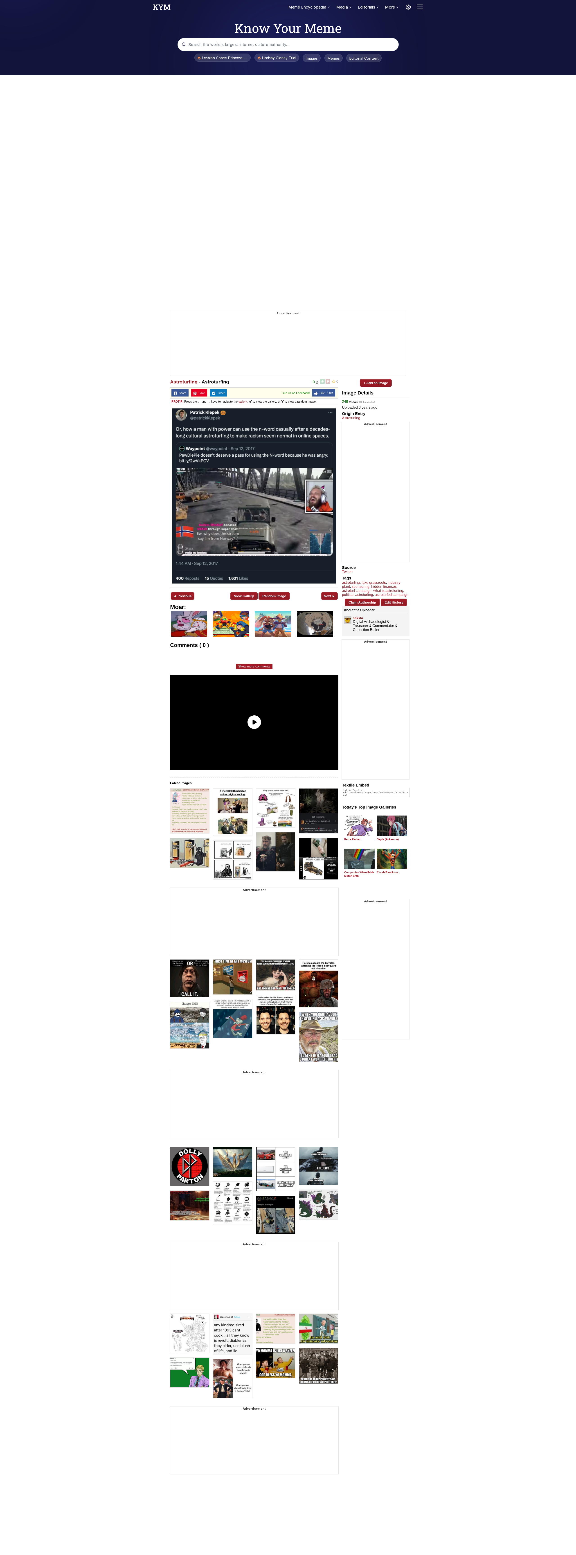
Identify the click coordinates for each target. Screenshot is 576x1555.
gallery (242, 401)
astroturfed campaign (391, 595)
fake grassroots (374, 582)
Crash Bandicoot (387, 872)
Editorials (366, 7)
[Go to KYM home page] (162, 8)
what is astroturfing (388, 591)
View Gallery (244, 596)
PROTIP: (177, 401)
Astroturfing (184, 381)
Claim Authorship (362, 602)
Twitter (347, 572)
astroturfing (351, 582)
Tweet (220, 393)
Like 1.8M (325, 393)
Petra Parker (352, 839)
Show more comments (254, 666)
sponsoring (360, 586)
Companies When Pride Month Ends (359, 874)
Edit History (394, 602)
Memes (333, 58)
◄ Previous (182, 596)
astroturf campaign (356, 591)
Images (312, 58)
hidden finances (384, 586)
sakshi (358, 618)
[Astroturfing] (254, 496)
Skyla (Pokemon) (388, 839)
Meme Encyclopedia (307, 7)
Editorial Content (364, 58)
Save (201, 393)
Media (342, 7)
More (390, 7)
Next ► (329, 596)
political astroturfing (357, 595)
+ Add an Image (376, 383)
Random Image (274, 596)
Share (181, 393)
